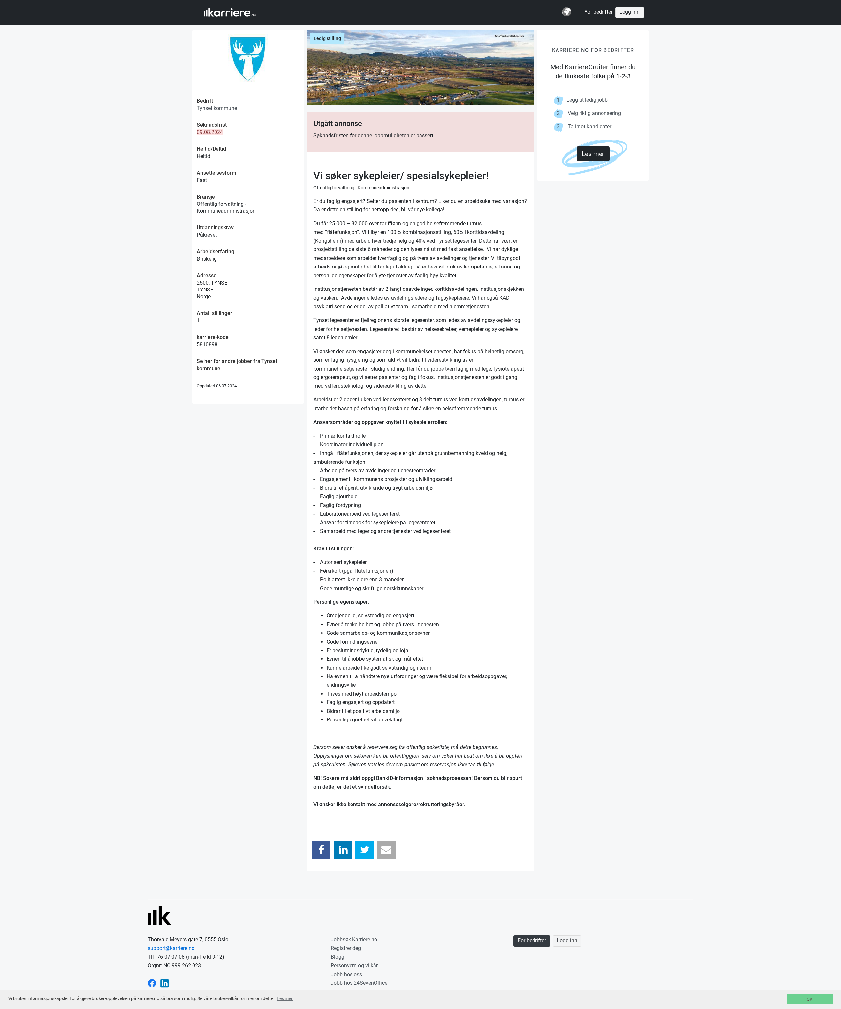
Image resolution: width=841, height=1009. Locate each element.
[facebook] (152, 983)
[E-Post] (386, 850)
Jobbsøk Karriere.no (354, 939)
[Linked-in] (164, 983)
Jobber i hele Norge (236, 12)
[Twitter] (364, 850)
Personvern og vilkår (354, 965)
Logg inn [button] (629, 12)
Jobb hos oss (346, 974)
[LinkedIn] (343, 850)
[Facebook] (321, 850)
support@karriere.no (171, 948)
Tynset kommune (217, 108)
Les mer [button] (285, 998)
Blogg (337, 957)
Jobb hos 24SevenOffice (359, 983)
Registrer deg (346, 948)
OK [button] (809, 999)
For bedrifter (598, 12)
